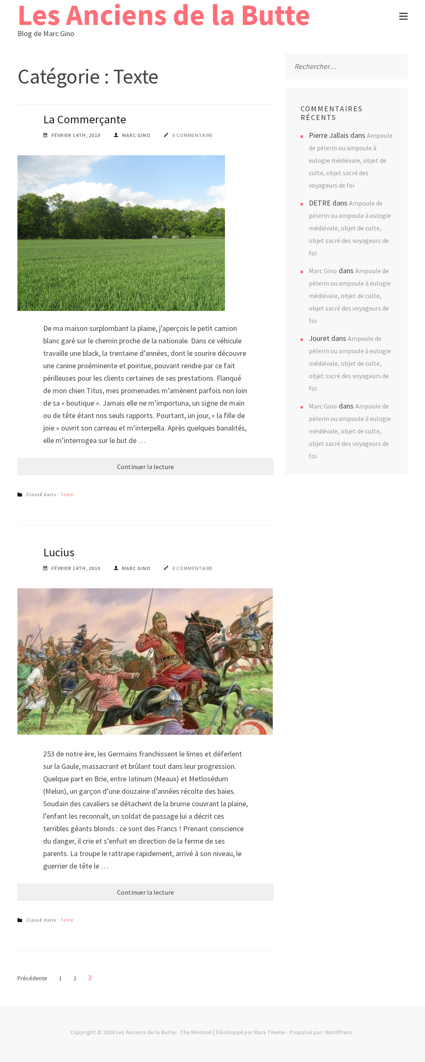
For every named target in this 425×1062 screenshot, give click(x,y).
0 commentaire (192, 135)
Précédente (32, 978)
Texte (66, 494)
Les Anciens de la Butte (146, 1032)
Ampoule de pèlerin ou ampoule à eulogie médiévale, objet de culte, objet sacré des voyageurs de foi (351, 160)
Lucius (58, 552)
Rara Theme (269, 1032)
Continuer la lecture (145, 466)
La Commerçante (84, 119)
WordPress (338, 1032)
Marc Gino (136, 135)
